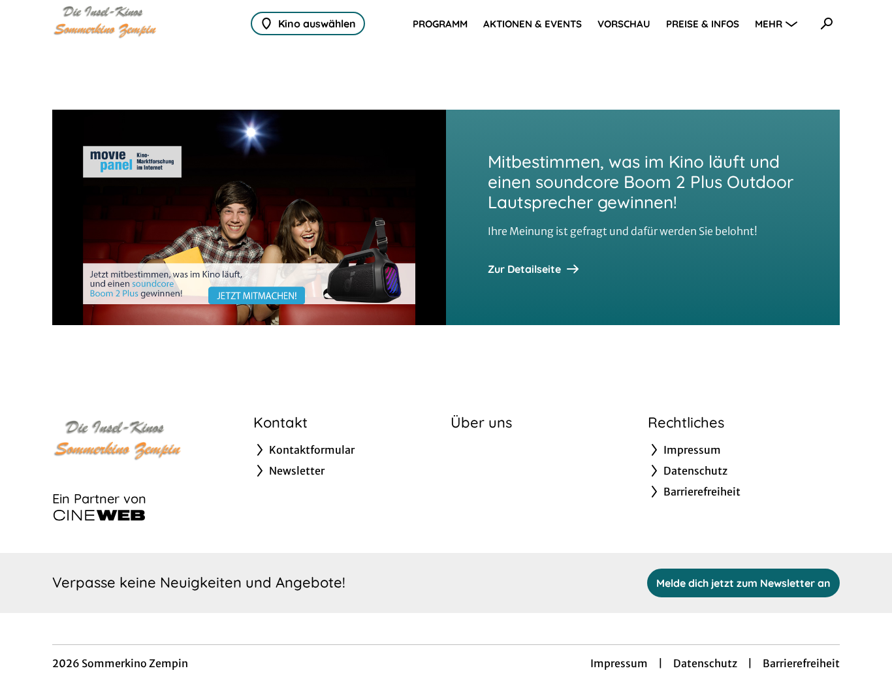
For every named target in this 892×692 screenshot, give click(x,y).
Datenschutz (705, 663)
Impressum (619, 663)
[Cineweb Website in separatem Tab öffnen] (99, 515)
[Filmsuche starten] (827, 23)
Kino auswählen (317, 23)
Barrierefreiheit (801, 663)
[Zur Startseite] (143, 23)
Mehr (768, 24)
